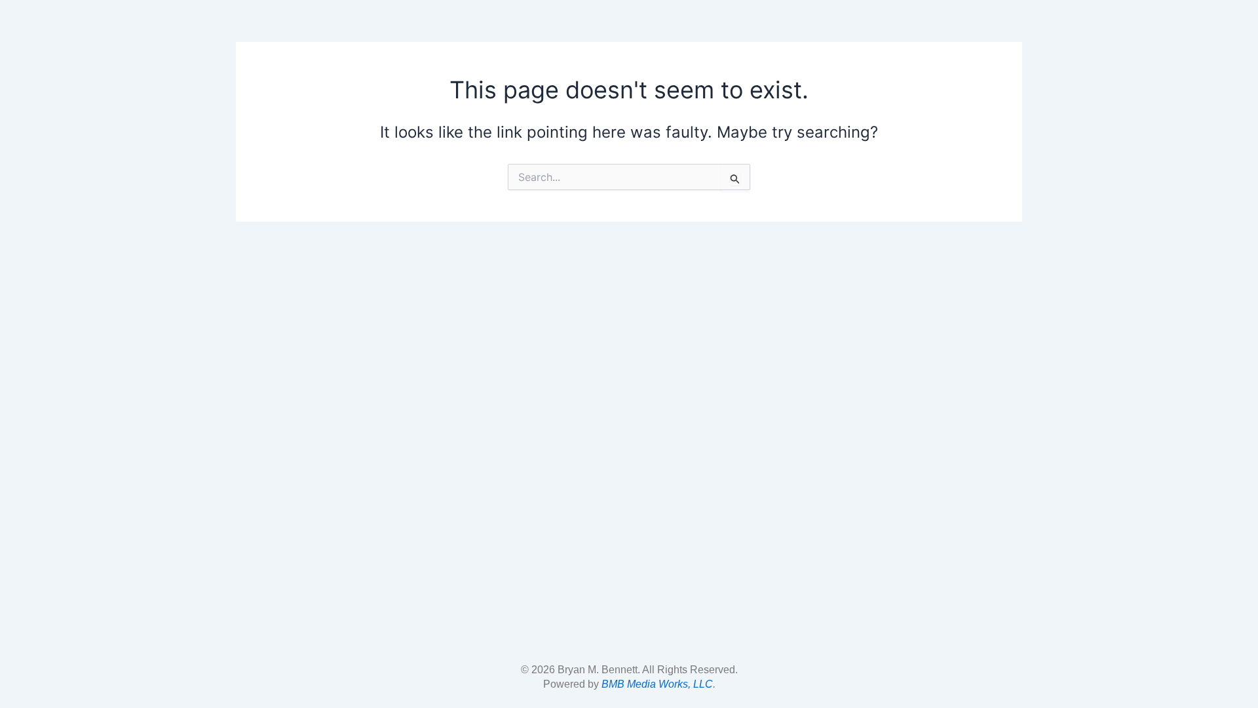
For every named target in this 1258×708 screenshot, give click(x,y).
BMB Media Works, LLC (657, 684)
